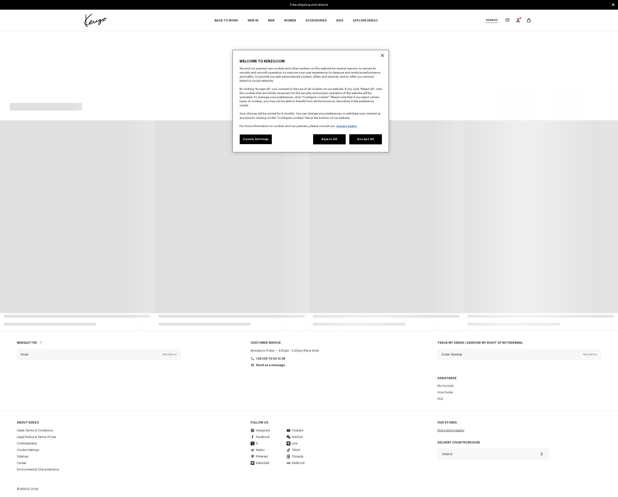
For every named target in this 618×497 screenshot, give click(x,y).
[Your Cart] (529, 20)
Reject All (329, 139)
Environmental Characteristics (38, 469)
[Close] (382, 55)
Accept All (365, 139)
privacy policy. (347, 126)
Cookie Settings (28, 450)
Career (22, 463)
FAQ (440, 398)
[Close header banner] (613, 5)
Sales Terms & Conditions (35, 430)
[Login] (518, 20)
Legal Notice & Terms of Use (36, 437)
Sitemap (22, 456)
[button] (99, 354)
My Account (445, 385)
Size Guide (445, 392)
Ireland (447, 454)
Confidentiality (27, 443)
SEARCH (491, 20)
